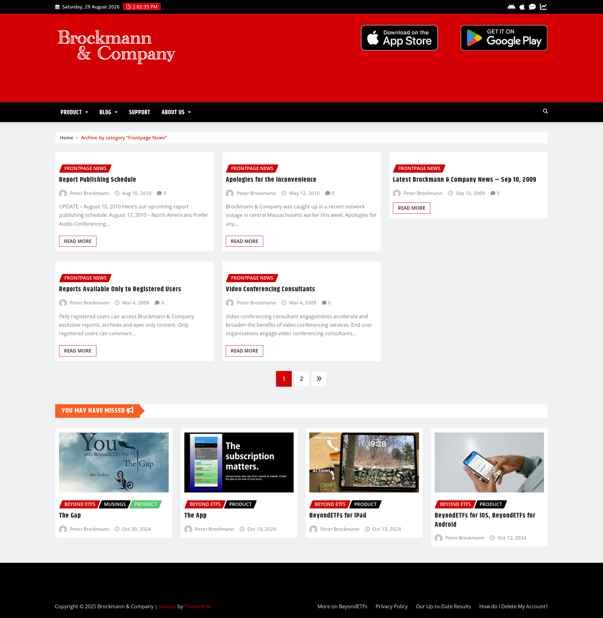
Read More (77, 241)
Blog (106, 112)
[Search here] (545, 111)
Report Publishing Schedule (97, 180)
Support (139, 112)
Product (72, 112)
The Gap (70, 515)
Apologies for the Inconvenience (271, 180)
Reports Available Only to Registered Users (120, 289)
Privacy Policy (392, 606)
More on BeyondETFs (342, 606)
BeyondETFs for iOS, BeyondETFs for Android (485, 520)
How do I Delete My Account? (513, 606)
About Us (174, 112)
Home (66, 137)
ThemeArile (197, 606)
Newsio (167, 606)
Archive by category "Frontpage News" (124, 137)
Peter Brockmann (89, 193)
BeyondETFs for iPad (338, 515)
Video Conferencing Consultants (270, 289)
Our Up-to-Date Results (443, 606)
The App (195, 515)
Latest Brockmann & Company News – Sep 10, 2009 (464, 180)
